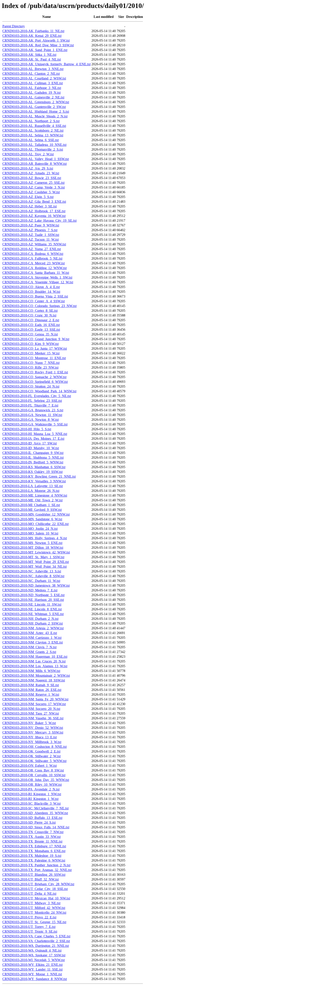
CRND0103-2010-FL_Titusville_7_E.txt (30, 405)
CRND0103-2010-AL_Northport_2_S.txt (31, 121)
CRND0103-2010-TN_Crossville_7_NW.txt (32, 832)
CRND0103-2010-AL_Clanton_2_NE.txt (31, 73)
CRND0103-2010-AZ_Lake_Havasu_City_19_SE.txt (39, 220)
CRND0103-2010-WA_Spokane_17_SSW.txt (33, 955)
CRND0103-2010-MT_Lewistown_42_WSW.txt (36, 552)
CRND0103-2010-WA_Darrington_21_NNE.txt (35, 945)
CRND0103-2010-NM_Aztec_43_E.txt (29, 633)
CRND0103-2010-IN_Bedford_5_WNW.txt (32, 462)
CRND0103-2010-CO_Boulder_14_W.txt (31, 291)
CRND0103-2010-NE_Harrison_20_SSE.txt (33, 600)
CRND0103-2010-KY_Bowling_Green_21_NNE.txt (39, 476)
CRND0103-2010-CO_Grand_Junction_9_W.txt (35, 339)
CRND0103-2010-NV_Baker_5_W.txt (29, 723)
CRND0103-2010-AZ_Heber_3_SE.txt (29, 206)
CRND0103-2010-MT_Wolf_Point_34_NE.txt (34, 566)
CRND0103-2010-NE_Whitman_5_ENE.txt (33, 614)
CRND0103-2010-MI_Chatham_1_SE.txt (31, 505)
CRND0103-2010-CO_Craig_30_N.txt (29, 315)
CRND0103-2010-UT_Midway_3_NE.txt (31, 903)
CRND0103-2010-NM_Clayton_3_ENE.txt (32, 642)
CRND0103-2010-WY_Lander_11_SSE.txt (32, 969)
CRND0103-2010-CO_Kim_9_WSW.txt (30, 344)
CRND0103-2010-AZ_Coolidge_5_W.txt (31, 192)
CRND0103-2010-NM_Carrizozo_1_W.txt (31, 637)
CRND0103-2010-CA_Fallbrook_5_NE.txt (32, 258)
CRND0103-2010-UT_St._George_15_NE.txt (34, 922)
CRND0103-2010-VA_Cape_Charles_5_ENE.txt (36, 936)
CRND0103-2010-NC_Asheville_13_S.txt (31, 571)
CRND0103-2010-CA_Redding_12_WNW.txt (34, 268)
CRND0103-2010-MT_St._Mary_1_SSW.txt (33, 557)
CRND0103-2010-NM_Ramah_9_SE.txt (30, 685)
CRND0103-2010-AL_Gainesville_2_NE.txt (33, 97)
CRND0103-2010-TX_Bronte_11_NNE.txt (32, 841)
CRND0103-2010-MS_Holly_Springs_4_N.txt (34, 538)
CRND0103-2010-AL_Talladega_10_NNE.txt (34, 144)
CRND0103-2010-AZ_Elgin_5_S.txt (27, 197)
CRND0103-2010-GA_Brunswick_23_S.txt (32, 410)
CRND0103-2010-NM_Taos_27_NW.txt (30, 713)
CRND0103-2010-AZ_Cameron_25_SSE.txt (33, 182)
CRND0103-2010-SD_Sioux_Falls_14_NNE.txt (35, 827)
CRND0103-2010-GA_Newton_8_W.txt (30, 419)
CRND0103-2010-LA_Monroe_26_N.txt (30, 490)
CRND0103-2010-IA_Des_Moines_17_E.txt (33, 438)
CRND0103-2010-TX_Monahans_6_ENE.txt (33, 851)
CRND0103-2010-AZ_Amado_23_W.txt (30, 173)
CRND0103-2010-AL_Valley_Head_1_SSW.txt (35, 159)
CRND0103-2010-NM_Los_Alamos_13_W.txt (34, 666)
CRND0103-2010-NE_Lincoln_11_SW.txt (31, 604)
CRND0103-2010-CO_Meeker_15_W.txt (31, 353)
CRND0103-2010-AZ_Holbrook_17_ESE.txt (33, 211)
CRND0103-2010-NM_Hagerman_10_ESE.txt (34, 656)
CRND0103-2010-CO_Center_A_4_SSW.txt (33, 301)
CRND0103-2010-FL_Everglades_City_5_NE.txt (36, 396)
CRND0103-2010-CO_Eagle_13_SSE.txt (31, 329)
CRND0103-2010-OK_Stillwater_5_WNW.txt (34, 761)
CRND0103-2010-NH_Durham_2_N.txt (30, 618)
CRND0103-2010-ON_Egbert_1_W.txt (29, 765)
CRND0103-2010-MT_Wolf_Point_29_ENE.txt (35, 562)
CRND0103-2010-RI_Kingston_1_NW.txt (31, 794)
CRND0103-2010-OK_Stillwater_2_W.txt (31, 756)
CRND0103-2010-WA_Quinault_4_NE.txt (31, 950)
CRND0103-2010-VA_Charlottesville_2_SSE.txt (36, 941)
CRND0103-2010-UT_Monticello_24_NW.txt (34, 912)
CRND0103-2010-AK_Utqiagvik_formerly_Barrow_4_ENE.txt (46, 64)
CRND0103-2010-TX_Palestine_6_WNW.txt (33, 860)
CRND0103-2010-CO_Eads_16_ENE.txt (31, 325)
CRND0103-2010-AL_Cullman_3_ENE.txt (32, 83)
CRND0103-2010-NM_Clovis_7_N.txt (29, 647)
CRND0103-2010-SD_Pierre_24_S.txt (29, 822)
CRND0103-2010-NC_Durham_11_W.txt (31, 581)
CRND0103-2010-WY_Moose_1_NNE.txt (32, 974)
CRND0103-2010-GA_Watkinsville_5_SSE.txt (34, 424)
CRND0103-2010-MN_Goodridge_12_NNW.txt (36, 514)
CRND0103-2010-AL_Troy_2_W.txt (28, 154)
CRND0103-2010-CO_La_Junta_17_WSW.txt (34, 348)
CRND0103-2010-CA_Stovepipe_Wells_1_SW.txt (37, 277)
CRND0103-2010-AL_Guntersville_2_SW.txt (34, 107)
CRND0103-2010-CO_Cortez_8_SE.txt (30, 310)
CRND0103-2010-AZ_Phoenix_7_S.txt (29, 230)
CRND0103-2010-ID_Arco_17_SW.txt (29, 443)
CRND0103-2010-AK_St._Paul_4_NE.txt (31, 59)
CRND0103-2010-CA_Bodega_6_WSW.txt (32, 254)
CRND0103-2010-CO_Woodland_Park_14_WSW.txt (39, 391)
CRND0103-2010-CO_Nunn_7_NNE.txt (31, 363)
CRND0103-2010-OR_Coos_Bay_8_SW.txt (33, 770)
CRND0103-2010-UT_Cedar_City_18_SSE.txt (35, 889)
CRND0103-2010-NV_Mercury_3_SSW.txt (32, 732)
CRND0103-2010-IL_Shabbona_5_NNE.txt (33, 457)
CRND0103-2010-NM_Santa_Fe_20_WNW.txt (35, 699)
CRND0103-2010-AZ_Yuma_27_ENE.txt (31, 249)
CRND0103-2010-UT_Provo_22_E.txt (29, 917)
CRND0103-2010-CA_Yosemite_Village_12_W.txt (37, 282)
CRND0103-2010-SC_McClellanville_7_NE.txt (35, 808)
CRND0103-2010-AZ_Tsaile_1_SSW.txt (30, 235)
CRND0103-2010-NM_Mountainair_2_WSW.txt (36, 675)
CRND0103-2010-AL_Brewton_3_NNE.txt (32, 69)
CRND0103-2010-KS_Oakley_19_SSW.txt (32, 472)
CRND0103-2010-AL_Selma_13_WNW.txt (32, 135)
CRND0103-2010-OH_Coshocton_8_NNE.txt (34, 746)
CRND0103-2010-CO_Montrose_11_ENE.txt (34, 358)
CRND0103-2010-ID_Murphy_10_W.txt (30, 448)
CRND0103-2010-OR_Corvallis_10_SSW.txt (33, 775)
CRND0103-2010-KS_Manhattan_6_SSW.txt (33, 467)
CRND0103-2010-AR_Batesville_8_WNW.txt (34, 163)
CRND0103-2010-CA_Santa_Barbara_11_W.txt (35, 272)
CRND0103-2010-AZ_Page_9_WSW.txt (30, 225)
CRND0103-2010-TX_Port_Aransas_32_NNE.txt (37, 870)
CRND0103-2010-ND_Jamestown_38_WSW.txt (36, 585)
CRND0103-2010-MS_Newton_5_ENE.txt (32, 543)
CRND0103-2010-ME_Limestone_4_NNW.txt (34, 495)
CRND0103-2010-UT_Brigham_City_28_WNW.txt (38, 884)
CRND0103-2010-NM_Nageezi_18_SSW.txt (33, 680)
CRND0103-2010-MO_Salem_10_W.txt (30, 533)
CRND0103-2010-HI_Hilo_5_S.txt (26, 429)
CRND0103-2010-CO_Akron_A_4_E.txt (31, 287)
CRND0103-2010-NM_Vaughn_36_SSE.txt (32, 718)
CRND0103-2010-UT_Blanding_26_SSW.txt (33, 874)
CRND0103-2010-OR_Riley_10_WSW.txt (32, 784)
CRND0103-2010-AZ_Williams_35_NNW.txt (34, 244)
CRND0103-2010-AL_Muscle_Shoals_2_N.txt (34, 116)
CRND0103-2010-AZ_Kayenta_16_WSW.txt (34, 216)
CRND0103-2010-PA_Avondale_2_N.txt (31, 789)
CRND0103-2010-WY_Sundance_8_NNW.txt (34, 979)
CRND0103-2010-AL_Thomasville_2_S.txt (32, 149)
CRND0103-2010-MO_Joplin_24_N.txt (30, 528)
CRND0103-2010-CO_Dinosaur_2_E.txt (30, 320)
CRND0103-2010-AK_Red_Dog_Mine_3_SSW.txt (38, 45)
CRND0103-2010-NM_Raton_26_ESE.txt (31, 690)
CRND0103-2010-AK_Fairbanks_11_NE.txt (33, 31)
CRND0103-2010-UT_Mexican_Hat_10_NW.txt (36, 898)
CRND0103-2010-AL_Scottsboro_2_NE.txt (32, 130)
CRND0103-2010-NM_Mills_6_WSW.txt (31, 671)
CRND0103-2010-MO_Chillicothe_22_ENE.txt (35, 524)
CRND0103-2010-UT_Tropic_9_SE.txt (29, 931)
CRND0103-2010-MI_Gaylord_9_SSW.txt (32, 509)
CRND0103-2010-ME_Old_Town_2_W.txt (32, 500)
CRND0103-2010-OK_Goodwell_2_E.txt (31, 751)
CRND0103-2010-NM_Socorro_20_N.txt (31, 709)
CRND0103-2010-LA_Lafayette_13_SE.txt (32, 486)
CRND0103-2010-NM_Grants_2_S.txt (29, 652)
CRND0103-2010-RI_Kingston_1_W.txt (30, 799)
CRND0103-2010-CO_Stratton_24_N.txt (30, 386)
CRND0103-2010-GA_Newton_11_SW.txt (32, 415)
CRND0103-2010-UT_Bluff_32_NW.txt (30, 879)
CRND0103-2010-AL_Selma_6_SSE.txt (30, 140)
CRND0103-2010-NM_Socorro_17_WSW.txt (34, 704)
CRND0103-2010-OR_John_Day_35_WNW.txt (35, 780)
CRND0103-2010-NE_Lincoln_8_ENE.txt (32, 609)
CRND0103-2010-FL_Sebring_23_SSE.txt (32, 400)
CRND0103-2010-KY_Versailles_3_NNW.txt (34, 481)
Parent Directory (13, 26)
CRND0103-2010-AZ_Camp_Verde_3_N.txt (33, 187)
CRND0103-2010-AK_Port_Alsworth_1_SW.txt (36, 40)
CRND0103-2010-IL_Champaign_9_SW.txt (32, 453)
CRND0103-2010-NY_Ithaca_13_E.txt (29, 737)
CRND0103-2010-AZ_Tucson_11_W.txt (30, 239)
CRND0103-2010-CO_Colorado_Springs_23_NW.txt (39, 306)
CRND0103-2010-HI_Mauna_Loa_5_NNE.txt (34, 434)
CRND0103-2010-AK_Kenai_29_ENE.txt (31, 35)
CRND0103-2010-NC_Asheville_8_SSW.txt (33, 576)
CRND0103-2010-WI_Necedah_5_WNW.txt (33, 960)
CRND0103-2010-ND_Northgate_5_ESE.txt (33, 595)
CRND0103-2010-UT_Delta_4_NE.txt (29, 893)
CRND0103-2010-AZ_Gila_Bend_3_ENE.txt (34, 201)
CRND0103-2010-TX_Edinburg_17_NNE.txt (34, 846)
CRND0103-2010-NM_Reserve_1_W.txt (30, 694)
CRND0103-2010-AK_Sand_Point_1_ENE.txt (34, 50)
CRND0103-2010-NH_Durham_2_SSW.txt (32, 623)
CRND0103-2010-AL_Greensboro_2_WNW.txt (35, 102)
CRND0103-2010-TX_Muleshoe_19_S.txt (31, 855)
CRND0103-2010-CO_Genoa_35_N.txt (30, 334)
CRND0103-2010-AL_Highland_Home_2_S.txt (35, 111)
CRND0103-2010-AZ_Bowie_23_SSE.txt (31, 178)
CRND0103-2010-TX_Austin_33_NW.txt (31, 836)
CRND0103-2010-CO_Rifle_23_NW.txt (30, 367)
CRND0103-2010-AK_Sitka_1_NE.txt (29, 54)
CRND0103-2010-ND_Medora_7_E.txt (29, 590)
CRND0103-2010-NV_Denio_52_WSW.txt (32, 727)
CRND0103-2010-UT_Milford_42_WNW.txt (33, 908)
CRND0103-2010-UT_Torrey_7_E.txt (28, 927)
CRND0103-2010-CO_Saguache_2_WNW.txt (34, 377)
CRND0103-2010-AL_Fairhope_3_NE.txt (31, 88)
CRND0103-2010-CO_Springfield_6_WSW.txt (35, 381)
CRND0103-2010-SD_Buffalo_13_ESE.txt (32, 818)
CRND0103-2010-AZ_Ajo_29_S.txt (27, 168)
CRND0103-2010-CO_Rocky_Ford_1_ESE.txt (35, 372)
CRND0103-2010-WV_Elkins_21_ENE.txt (32, 964)
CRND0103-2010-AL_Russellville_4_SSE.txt (34, 126)
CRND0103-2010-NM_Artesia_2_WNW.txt (33, 628)
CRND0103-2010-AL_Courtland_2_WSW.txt (34, 78)
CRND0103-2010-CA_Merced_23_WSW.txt (33, 263)
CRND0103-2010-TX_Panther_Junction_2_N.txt (36, 865)
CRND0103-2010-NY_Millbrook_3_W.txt (31, 742)
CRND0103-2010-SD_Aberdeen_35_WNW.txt (35, 813)
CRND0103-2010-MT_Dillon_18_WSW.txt (32, 547)
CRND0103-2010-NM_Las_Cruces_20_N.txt (34, 661)
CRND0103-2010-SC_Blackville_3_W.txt (31, 803)
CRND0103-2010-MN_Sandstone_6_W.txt (32, 519)
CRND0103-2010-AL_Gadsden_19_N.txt (31, 92)
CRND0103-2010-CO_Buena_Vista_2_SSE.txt (35, 296)
